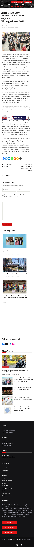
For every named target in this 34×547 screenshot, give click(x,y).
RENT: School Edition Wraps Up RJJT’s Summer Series (22, 388)
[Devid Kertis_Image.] (16, 118)
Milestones (5, 166)
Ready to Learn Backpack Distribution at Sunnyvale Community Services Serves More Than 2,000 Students (16, 297)
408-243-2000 (8, 443)
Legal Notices (28, 2)
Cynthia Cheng (5, 25)
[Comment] (20, 158)
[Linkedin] (9, 158)
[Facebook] (3, 158)
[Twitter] (6, 158)
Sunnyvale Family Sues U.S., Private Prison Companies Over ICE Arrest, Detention (23, 379)
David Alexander (6, 254)
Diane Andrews (6, 374)
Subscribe (9, 522)
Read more (23, 516)
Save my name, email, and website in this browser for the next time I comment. (16, 195)
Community (5, 367)
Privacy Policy (5, 455)
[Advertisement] (17, 320)
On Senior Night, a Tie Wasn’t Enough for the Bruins (26, 168)
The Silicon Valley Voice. (16, 539)
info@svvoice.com (10, 441)
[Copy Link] (17, 158)
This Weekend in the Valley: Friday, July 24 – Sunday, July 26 (23, 398)
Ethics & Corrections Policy (8, 457)
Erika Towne (5, 300)
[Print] (15, 158)
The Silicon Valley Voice (17, 4)
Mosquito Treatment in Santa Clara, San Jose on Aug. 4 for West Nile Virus (23, 408)
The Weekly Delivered (17, 2)
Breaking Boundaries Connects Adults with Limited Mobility (15, 371)
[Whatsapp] (12, 158)
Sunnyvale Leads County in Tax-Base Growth (15, 273)
